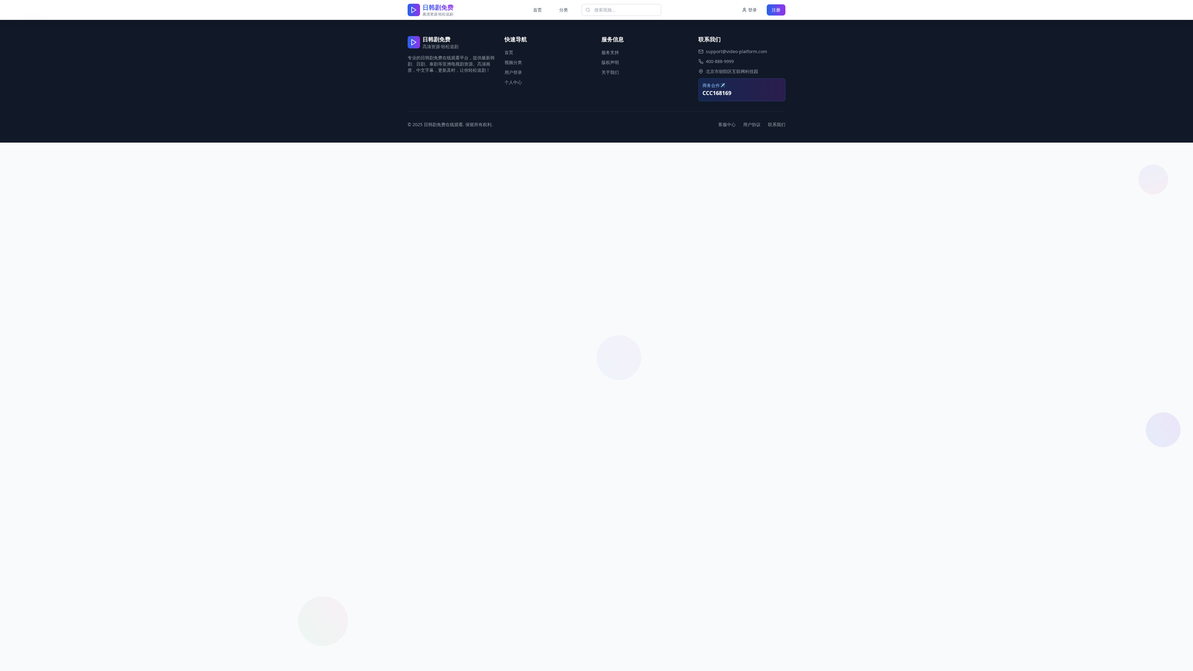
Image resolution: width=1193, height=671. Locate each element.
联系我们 (776, 124)
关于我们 (610, 72)
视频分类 (513, 62)
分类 (563, 10)
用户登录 (513, 72)
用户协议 (752, 124)
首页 (537, 10)
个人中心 (513, 82)
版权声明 (610, 62)
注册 (776, 10)
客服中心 (727, 124)
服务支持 (610, 52)
